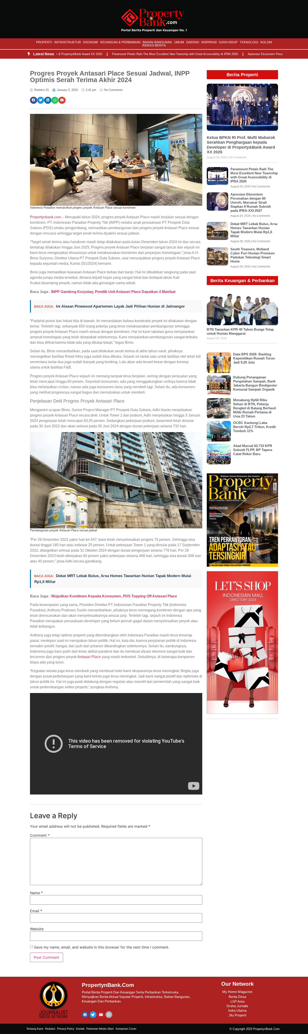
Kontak (80, 1028)
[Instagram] (109, 1014)
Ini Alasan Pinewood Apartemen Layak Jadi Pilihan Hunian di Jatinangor (120, 306)
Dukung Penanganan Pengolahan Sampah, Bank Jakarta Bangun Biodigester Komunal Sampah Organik (255, 383)
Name (36, 893)
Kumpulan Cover (126, 1028)
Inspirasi (209, 42)
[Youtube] (101, 1014)
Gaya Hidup (228, 42)
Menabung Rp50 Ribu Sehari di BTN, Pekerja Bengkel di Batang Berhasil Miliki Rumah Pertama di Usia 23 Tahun (254, 408)
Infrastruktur (67, 42)
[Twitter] (93, 1014)
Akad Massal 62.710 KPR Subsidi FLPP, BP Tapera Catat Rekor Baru (252, 450)
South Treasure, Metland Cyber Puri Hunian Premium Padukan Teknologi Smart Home (252, 255)
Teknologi (249, 42)
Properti (44, 42)
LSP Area (237, 1001)
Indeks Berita (154, 45)
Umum (179, 42)
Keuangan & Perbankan (120, 42)
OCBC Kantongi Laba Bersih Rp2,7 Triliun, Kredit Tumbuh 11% (254, 427)
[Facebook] (85, 1014)
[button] (33, 100)
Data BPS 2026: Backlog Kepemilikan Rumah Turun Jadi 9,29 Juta (254, 358)
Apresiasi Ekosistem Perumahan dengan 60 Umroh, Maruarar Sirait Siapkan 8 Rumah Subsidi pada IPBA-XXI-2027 (250, 202)
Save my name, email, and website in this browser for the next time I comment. (101, 947)
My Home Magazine (237, 992)
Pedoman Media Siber (100, 1028)
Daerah (192, 42)
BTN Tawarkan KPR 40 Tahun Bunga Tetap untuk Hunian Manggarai (240, 331)
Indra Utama (237, 1010)
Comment (40, 835)
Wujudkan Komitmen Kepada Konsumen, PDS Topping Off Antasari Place (114, 596)
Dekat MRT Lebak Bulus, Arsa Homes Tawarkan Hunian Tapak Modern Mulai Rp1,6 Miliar (253, 230)
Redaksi (50, 1028)
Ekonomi (90, 42)
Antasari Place (89, 657)
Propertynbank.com (45, 217)
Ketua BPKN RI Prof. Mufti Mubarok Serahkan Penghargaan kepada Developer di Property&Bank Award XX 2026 (241, 144)
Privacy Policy (65, 1028)
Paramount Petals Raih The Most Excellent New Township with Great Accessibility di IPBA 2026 (148, 54)
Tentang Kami (34, 1028)
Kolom (266, 42)
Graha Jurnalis (237, 1006)
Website (37, 929)
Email (36, 911)
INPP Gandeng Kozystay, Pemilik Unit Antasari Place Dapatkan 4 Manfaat (113, 292)
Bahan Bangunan (157, 42)
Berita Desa (237, 997)
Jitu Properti (237, 1015)
